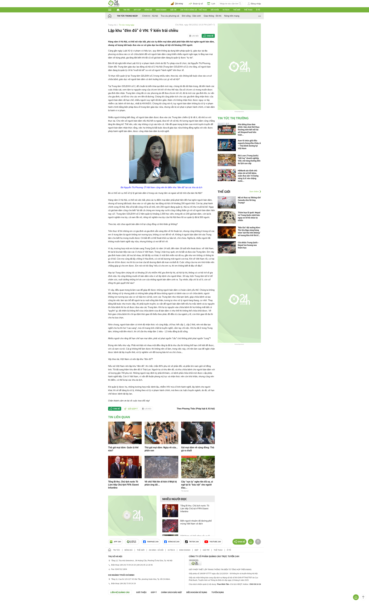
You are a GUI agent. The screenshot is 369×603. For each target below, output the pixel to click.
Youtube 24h (215, 542)
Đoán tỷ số (198, 3)
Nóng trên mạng (231, 16)
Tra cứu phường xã (170, 16)
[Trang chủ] (112, 16)
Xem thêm (254, 191)
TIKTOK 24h (194, 542)
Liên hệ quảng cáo (120, 592)
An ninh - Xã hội (156, 550)
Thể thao (248, 10)
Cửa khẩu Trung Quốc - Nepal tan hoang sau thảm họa (248, 245)
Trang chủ (112, 25)
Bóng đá (148, 10)
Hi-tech (226, 10)
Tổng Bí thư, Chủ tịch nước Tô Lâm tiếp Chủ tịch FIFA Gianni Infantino (123, 484)
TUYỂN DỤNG (217, 592)
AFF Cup (137, 10)
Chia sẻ (210, 36)
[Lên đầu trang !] (363, 597)
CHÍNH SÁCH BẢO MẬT (171, 592)
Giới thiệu (141, 592)
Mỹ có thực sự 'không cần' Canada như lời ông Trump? (249, 200)
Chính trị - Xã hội (150, 16)
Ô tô (258, 10)
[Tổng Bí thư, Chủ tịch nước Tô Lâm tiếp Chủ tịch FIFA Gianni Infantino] (125, 467)
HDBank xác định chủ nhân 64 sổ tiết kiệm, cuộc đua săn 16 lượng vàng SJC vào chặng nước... (248, 175)
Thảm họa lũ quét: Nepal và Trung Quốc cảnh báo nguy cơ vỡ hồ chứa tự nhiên (249, 216)
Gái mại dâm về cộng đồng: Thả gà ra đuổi (197, 449)
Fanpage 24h (153, 542)
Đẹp (196, 550)
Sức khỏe (215, 10)
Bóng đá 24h (173, 542)
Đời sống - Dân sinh (191, 16)
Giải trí (173, 10)
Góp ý (154, 592)
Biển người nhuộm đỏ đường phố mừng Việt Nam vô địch (196, 522)
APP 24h (117, 542)
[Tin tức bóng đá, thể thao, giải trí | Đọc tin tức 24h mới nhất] (113, 3)
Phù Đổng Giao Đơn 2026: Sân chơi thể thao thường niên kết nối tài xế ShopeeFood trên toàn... (248, 129)
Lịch (213, 3)
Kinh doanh (161, 10)
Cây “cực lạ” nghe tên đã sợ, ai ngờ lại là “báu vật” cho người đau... (197, 484)
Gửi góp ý (133, 409)
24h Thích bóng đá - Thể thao (193, 10)
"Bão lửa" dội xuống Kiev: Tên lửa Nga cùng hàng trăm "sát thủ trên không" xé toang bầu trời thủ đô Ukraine (249, 231)
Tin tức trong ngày (127, 16)
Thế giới (236, 10)
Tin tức (126, 10)
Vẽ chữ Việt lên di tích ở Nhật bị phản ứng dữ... (161, 483)
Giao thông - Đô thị (212, 16)
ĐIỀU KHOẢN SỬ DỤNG (196, 592)
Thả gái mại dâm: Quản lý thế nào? (123, 449)
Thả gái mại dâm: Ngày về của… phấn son (161, 449)
